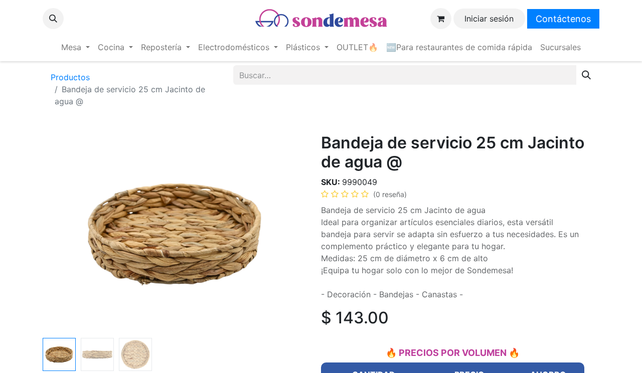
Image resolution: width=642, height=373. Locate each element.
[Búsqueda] (586, 75)
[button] (53, 18)
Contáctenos (563, 19)
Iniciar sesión (489, 19)
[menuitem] (75, 47)
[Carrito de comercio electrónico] (440, 18)
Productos (70, 77)
